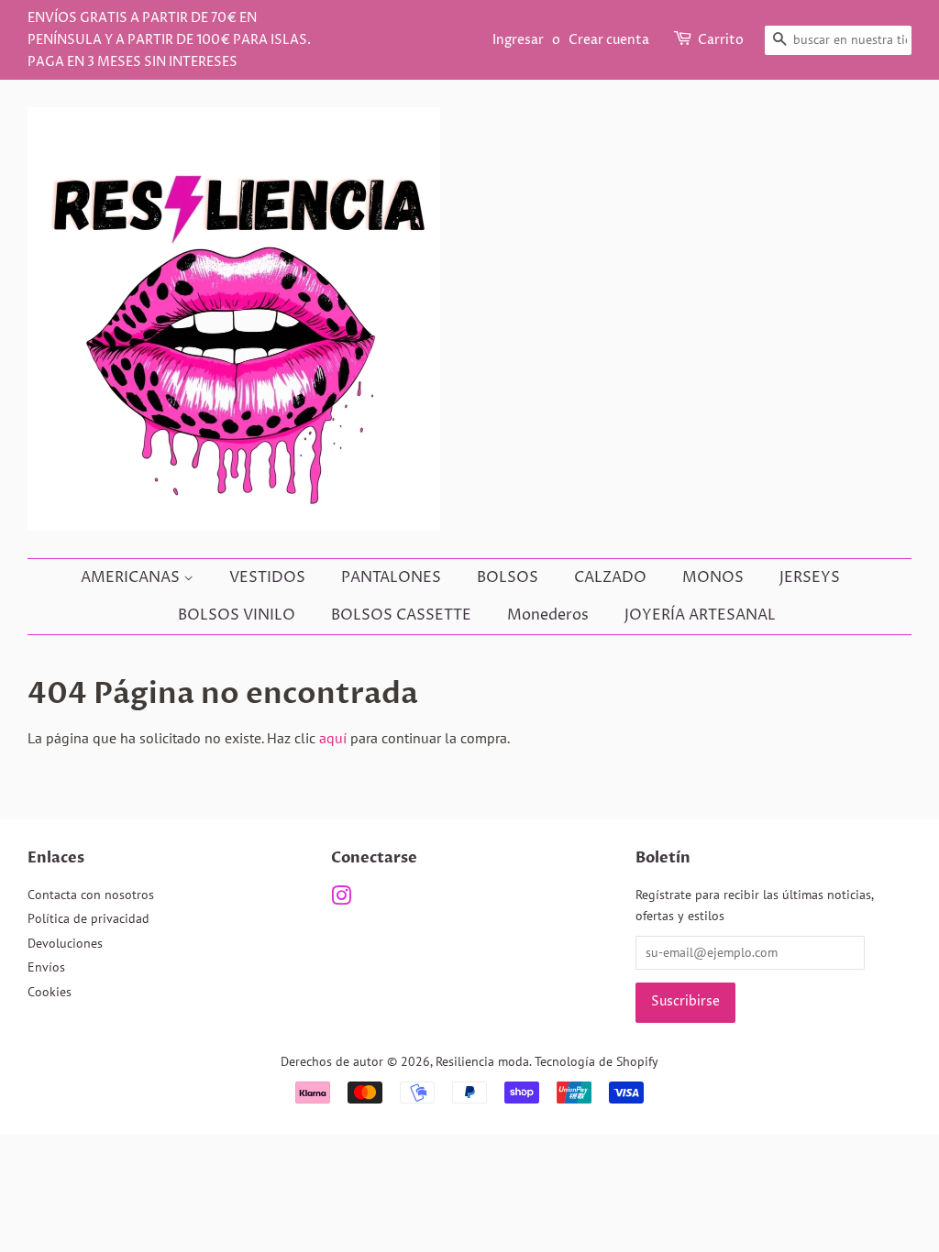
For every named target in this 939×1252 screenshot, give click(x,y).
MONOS (713, 577)
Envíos (46, 967)
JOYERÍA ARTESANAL (700, 615)
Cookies (50, 991)
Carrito (721, 40)
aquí (333, 738)
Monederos (548, 615)
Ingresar (518, 40)
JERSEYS (809, 577)
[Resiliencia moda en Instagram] (341, 899)
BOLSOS (507, 577)
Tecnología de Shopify (596, 1061)
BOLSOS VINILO (236, 615)
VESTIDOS (267, 577)
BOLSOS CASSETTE (401, 615)
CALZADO (610, 577)
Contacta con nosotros (91, 894)
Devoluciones (65, 943)
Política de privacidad (88, 918)
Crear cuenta (609, 40)
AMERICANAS (132, 577)
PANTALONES (391, 577)
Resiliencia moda (482, 1061)
